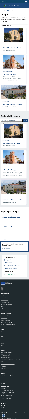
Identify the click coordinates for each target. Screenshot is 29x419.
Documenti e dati (4, 298)
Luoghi (2, 343)
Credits (24, 412)
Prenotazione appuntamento (7, 397)
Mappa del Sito (9, 414)
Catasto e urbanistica (5, 320)
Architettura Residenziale (7, 71)
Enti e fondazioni (4, 300)
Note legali (3, 388)
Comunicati (3, 334)
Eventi (2, 345)
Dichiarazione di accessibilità (7, 390)
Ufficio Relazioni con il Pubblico (8, 364)
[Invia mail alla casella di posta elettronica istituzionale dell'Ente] (12, 360)
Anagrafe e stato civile (6, 316)
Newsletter (3, 407)
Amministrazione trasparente (7, 392)
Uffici (2, 308)
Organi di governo (5, 302)
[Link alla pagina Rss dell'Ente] (4, 405)
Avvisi (2, 336)
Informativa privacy (5, 386)
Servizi (15, 412)
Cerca (25, 120)
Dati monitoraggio (5, 412)
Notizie (2, 332)
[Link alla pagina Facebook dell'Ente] (1, 405)
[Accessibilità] (3, 415)
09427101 (7, 357)
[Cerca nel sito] (25, 5)
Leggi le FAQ (3, 394)
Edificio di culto (5, 45)
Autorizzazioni (4, 318)
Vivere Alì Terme (8, 10)
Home (2, 10)
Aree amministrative (5, 295)
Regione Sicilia (4, 1)
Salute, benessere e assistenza (8, 324)
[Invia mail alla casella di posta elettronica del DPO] (9, 376)
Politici (2, 306)
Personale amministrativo (6, 304)
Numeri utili (3, 368)
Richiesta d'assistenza (6, 398)
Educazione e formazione (6, 322)
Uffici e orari (3, 366)
